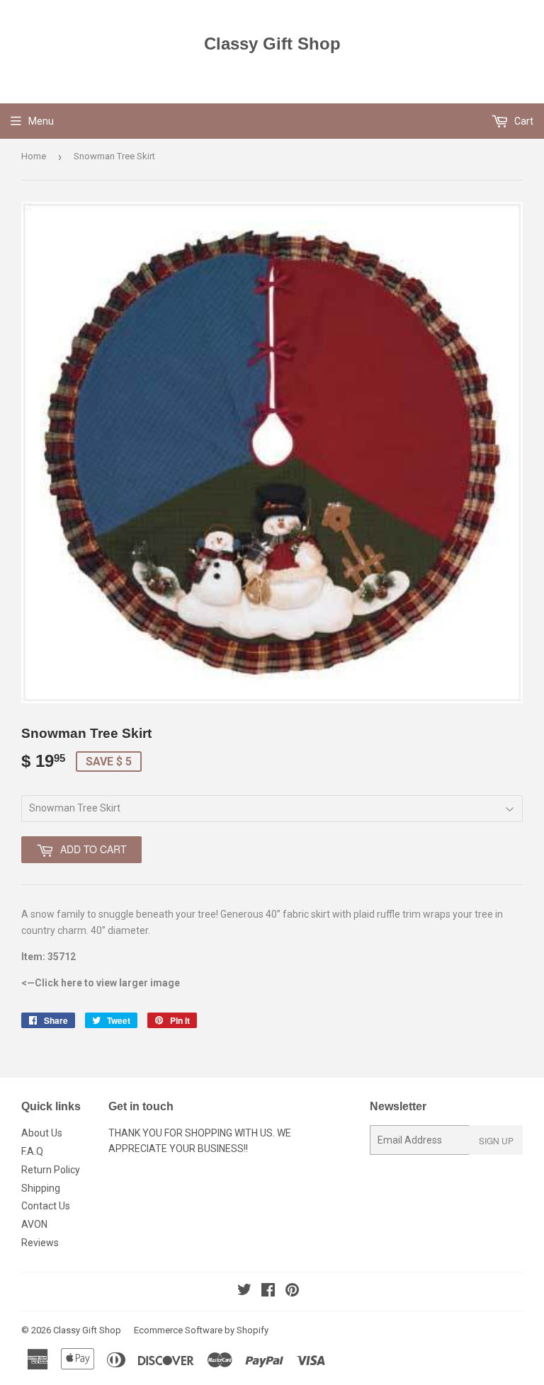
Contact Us (45, 1206)
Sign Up (496, 1140)
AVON (34, 1224)
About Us (41, 1133)
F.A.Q (32, 1151)
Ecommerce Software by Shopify (201, 1330)
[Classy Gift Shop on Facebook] (268, 1291)
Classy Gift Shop (272, 43)
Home (33, 156)
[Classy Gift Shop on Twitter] (244, 1291)
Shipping (40, 1188)
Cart (522, 121)
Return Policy (50, 1169)
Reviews (40, 1242)
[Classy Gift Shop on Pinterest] (292, 1291)
